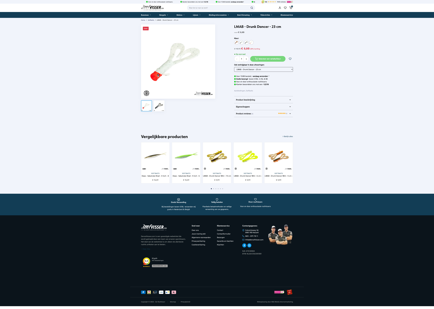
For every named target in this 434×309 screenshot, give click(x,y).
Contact (220, 230)
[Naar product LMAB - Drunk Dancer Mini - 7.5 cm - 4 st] (217, 156)
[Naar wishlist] (285, 7)
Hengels (162, 15)
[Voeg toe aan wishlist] (290, 59)
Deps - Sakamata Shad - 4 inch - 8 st (155, 176)
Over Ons (146, 249)
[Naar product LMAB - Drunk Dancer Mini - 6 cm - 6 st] (248, 156)
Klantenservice (287, 15)
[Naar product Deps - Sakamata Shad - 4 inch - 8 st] (155, 156)
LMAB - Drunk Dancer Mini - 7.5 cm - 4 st (217, 176)
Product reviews (261, 113)
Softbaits (151, 20)
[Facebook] (244, 245)
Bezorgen (221, 237)
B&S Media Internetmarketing (282, 302)
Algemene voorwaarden (201, 237)
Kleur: (236, 38)
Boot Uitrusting (243, 15)
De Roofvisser (160, 302)
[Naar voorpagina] (152, 8)
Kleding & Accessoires (218, 15)
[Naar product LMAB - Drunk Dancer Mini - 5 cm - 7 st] (278, 156)
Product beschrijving (245, 99)
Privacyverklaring (198, 241)
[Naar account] (279, 7)
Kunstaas (145, 15)
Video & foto (265, 15)
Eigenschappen (243, 106)
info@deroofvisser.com (254, 240)
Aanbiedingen (239, 90)
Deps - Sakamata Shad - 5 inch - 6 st (186, 176)
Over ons (195, 230)
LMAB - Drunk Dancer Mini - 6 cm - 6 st (248, 176)
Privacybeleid (185, 302)
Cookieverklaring (198, 244)
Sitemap (173, 302)
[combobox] (221, 8)
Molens (179, 15)
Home (143, 20)
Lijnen (195, 15)
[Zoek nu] (252, 8)
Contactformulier (224, 234)
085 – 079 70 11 (251, 236)
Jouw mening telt (198, 234)
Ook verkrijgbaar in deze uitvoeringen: (249, 65)
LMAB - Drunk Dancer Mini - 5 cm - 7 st (279, 176)
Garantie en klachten (225, 241)
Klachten (220, 244)
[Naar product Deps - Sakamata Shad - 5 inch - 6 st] (186, 156)
